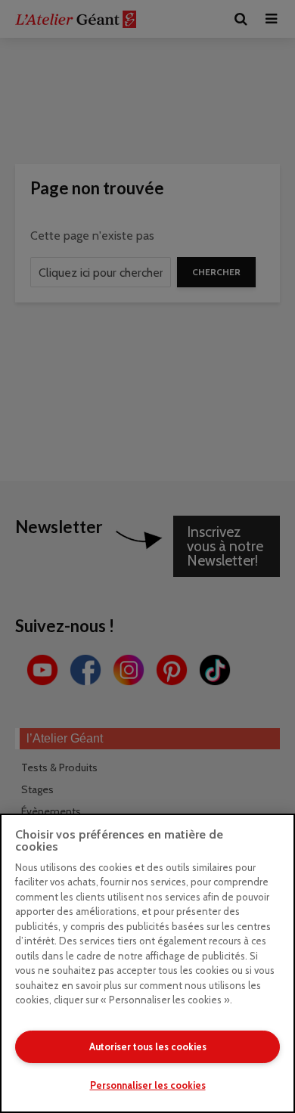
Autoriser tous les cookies (147, 1046)
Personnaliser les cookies (148, 1085)
